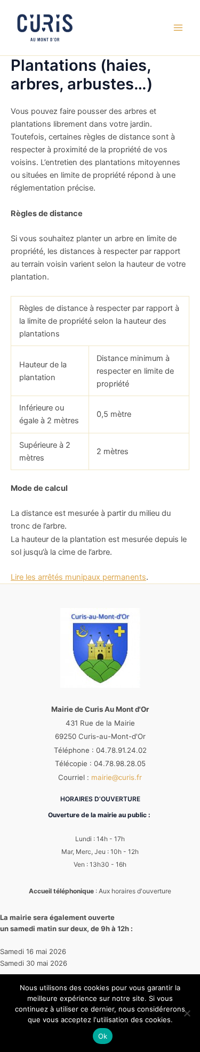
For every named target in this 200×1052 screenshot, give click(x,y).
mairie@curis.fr (116, 777)
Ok (103, 1036)
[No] (186, 1013)
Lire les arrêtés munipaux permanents (78, 577)
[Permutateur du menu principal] (178, 28)
